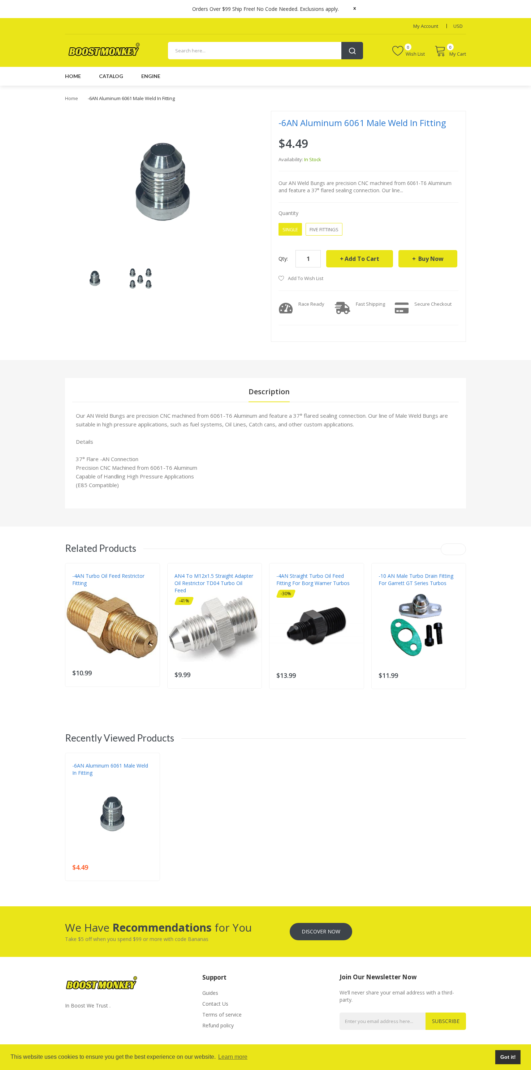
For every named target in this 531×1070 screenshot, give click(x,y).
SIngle (290, 229)
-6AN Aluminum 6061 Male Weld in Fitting (110, 769)
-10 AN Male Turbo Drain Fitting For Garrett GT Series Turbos (416, 579)
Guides (210, 992)
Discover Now (321, 931)
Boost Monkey (89, 780)
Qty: (283, 258)
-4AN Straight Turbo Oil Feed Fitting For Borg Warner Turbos (313, 579)
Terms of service (222, 1014)
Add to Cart (362, 259)
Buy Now (430, 259)
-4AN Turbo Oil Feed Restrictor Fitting (108, 579)
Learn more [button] (232, 1057)
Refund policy (218, 1025)
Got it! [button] (508, 1057)
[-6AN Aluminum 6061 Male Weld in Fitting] (95, 278)
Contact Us (215, 1003)
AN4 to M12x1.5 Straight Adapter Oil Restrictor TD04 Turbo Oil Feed (213, 583)
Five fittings (324, 229)
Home (71, 98)
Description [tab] (269, 391)
